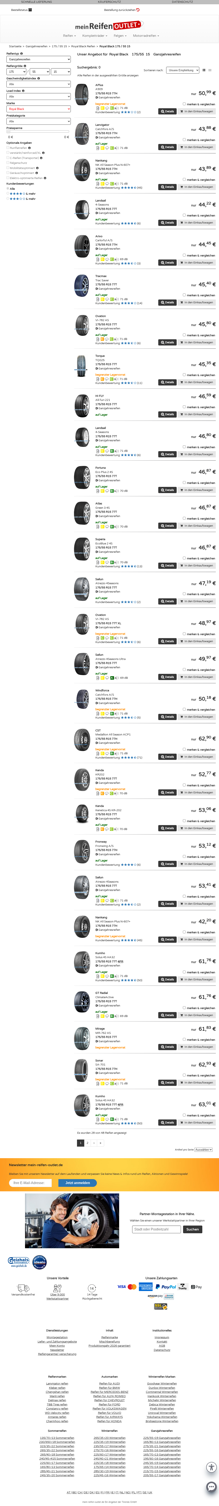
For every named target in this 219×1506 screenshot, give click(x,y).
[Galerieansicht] (210, 70)
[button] (211, 1467)
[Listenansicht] (204, 70)
